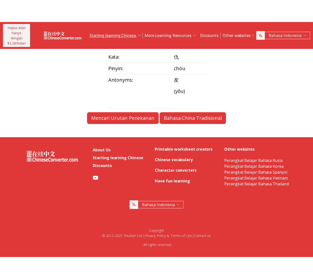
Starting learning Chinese (118, 157)
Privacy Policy (155, 235)
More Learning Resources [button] (168, 35)
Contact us (202, 235)
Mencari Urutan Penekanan (123, 118)
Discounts (209, 35)
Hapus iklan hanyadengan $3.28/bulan (16, 35)
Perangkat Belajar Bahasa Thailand (256, 184)
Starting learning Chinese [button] (113, 35)
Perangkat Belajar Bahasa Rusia (253, 160)
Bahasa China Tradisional (193, 118)
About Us (101, 150)
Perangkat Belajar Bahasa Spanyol (255, 172)
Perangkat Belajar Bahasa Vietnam (256, 178)
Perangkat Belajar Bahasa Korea (254, 166)
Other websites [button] (237, 35)
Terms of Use (181, 235)
